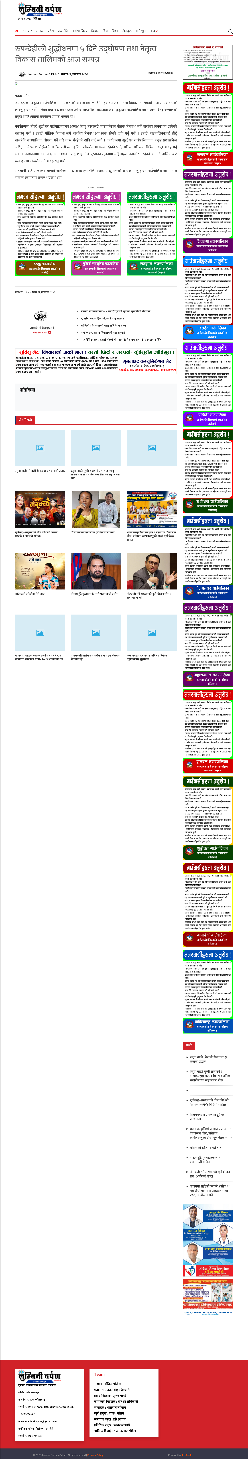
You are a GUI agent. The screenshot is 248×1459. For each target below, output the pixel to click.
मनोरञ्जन (141, 31)
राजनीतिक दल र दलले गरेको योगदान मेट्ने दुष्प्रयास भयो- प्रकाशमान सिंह (121, 339)
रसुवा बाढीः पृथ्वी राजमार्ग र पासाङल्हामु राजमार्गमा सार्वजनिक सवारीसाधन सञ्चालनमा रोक (95, 474)
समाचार (27, 31)
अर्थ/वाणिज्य (79, 31)
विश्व (105, 31)
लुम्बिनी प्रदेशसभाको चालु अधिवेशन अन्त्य (103, 325)
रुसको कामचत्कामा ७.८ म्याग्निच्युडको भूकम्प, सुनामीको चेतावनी (116, 311)
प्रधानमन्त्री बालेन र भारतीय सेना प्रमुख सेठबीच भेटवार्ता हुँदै (95, 657)
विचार (95, 31)
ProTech (187, 1455)
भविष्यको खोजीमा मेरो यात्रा (30, 593)
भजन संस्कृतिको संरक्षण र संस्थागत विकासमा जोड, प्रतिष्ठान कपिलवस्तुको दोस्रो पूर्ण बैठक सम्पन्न (151, 536)
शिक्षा (115, 31)
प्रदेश (51, 31)
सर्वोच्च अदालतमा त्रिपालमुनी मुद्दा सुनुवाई (103, 332)
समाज (40, 31)
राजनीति (63, 31)
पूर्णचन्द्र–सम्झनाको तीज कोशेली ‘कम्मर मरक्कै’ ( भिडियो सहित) (36, 534)
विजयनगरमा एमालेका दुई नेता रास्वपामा (93, 532)
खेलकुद (127, 31)
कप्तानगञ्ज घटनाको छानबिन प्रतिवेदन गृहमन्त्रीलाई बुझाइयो (147, 657)
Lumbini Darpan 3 (39, 74)
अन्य (152, 31)
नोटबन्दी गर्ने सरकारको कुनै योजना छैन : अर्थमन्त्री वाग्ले (149, 595)
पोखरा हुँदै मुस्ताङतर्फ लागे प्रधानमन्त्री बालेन (94, 593)
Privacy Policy (95, 1455)
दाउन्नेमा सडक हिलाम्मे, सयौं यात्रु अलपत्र (102, 318)
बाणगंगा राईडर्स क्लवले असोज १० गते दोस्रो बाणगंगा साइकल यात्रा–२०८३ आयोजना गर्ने (39, 657)
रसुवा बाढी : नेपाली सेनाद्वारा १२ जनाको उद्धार (40, 470)
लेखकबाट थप (40, 332)
